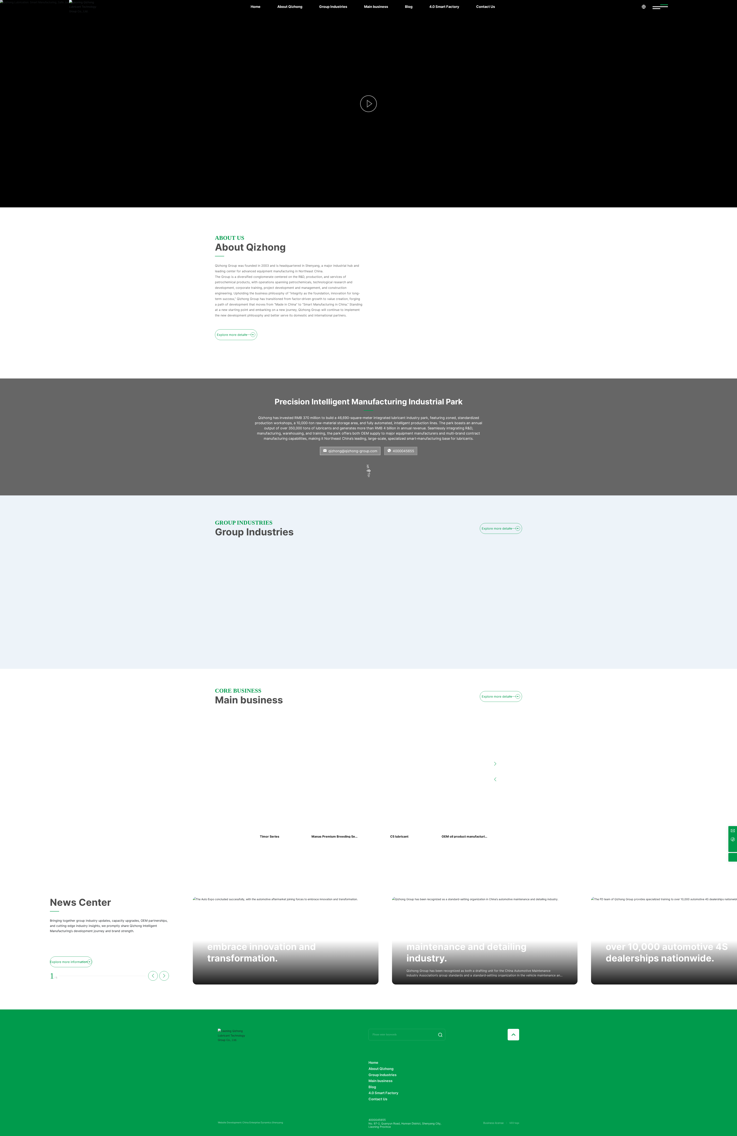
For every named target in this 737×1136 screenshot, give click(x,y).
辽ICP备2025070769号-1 (231, 1123)
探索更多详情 (271, 172)
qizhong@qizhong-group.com (352, 451)
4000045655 (403, 451)
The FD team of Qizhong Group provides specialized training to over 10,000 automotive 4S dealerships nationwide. (477, 941)
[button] (192, 195)
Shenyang (277, 1126)
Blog (408, 7)
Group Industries (333, 7)
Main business (376, 7)
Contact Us (485, 7)
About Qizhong (289, 7)
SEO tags (514, 1123)
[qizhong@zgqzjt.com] (732, 830)
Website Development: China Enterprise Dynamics (244, 1126)
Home (255, 7)
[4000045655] (732, 839)
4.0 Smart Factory (444, 7)
